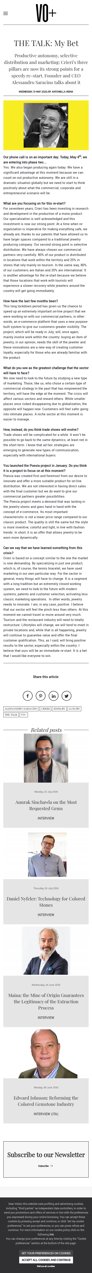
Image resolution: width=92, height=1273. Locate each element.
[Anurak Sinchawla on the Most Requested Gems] (46, 758)
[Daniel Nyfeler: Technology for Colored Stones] (46, 854)
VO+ (24, 714)
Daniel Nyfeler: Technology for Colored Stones (46, 901)
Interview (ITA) (46, 1114)
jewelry (59, 708)
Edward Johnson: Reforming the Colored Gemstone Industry (46, 1101)
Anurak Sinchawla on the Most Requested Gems (46, 805)
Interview (46, 818)
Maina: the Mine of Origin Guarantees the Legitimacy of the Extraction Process (46, 1001)
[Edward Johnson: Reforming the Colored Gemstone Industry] (46, 1053)
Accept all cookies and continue (46, 1260)
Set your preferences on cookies (46, 1253)
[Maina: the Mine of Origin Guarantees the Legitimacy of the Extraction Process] (46, 951)
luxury (74, 708)
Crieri (45, 708)
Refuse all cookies (46, 1266)
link (52, 1235)
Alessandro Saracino (21, 708)
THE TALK (11, 714)
